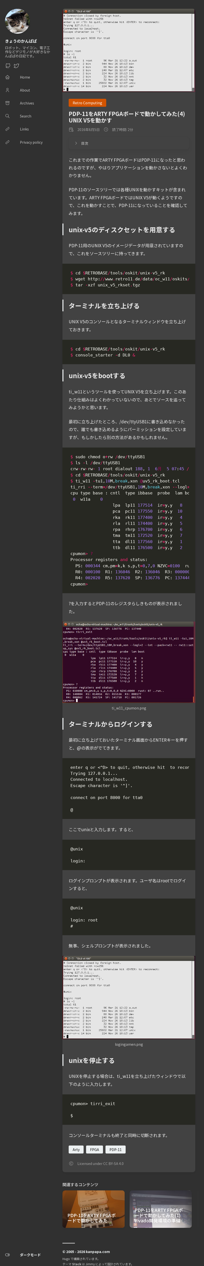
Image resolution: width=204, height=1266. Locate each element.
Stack (76, 1264)
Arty (76, 1149)
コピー (180, 273)
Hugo (66, 1259)
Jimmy (90, 1264)
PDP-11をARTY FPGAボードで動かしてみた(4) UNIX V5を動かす (127, 117)
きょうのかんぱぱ (21, 41)
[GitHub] (8, 67)
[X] (16, 67)
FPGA (94, 1149)
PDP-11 (115, 1149)
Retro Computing (87, 102)
